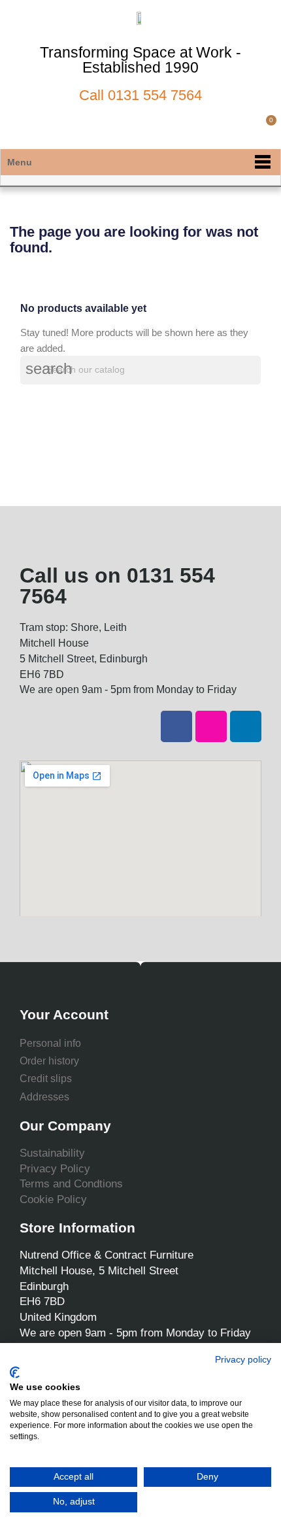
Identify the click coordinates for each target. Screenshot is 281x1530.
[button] (221, 127)
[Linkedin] (245, 726)
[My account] (243, 127)
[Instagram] (211, 726)
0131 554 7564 (155, 95)
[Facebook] (176, 726)
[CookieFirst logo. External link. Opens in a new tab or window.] (15, 1372)
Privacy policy (243, 1360)
